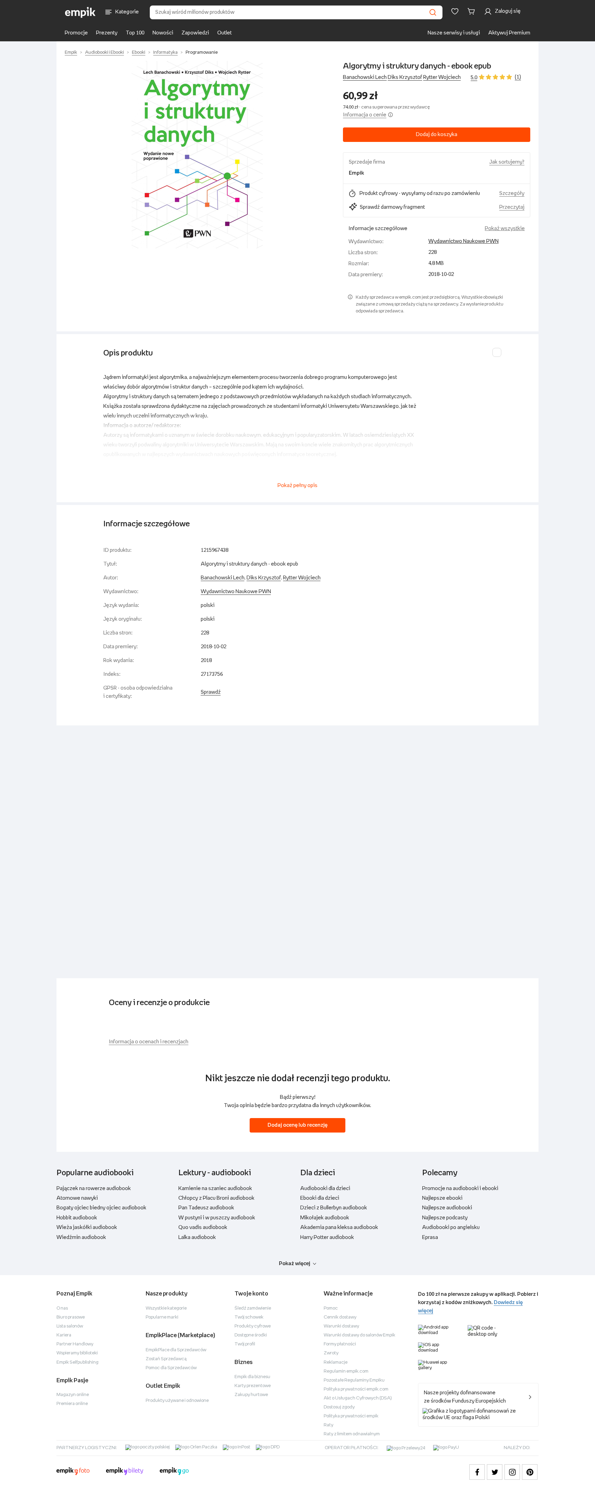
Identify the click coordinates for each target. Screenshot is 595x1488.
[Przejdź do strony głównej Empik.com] (80, 12)
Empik (71, 52)
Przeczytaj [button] (511, 207)
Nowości (163, 32)
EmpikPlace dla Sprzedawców (176, 1350)
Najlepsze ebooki (442, 1198)
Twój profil (244, 1344)
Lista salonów (69, 1326)
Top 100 (135, 32)
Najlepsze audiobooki (447, 1207)
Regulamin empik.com (346, 1371)
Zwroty (331, 1353)
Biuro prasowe (70, 1317)
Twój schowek (248, 1317)
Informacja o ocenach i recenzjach (148, 1041)
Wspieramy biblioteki (77, 1353)
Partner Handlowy (74, 1344)
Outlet (224, 32)
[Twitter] (494, 1472)
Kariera (63, 1335)
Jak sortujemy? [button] (506, 162)
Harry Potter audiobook (327, 1237)
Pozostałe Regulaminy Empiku (354, 1380)
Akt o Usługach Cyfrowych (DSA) (358, 1398)
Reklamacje (335, 1362)
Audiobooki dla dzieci (325, 1188)
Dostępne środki (250, 1335)
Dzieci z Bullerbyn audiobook (333, 1207)
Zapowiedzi (195, 32)
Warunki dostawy (341, 1326)
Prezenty (106, 32)
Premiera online (72, 1404)
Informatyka (165, 52)
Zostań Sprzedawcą (166, 1359)
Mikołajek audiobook (324, 1217)
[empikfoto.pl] (73, 1472)
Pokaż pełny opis (297, 485)
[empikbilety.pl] (125, 1472)
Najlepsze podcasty (445, 1217)
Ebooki (138, 52)
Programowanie (202, 52)
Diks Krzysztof (405, 77)
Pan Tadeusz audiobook (206, 1207)
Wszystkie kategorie (166, 1308)
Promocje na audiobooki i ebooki (460, 1188)
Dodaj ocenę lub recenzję (297, 1125)
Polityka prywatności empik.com (356, 1389)
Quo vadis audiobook (202, 1227)
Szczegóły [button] (511, 193)
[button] (197, 154)
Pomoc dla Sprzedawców (171, 1368)
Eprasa (430, 1237)
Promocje (76, 32)
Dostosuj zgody (339, 1407)
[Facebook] (477, 1472)
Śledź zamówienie (252, 1308)
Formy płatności (340, 1344)
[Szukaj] (433, 12)
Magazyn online (72, 1395)
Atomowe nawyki (77, 1198)
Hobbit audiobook (76, 1217)
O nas (62, 1308)
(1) (518, 77)
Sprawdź (211, 692)
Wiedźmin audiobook (81, 1237)
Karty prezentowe (252, 1386)
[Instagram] (512, 1472)
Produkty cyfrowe (252, 1326)
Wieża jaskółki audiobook (86, 1227)
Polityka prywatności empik (351, 1416)
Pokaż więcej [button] (294, 1263)
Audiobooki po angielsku (451, 1227)
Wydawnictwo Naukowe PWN (463, 241)
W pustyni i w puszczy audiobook (216, 1217)
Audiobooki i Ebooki (104, 52)
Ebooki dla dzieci (319, 1198)
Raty (328, 1425)
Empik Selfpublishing (77, 1362)
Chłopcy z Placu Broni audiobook (216, 1198)
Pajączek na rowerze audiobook (93, 1188)
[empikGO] (174, 1472)
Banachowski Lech (365, 77)
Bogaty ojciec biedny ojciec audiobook (101, 1207)
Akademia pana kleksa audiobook (339, 1227)
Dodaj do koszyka (436, 134)
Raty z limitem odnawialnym (352, 1434)
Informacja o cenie (364, 114)
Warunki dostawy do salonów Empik (359, 1335)
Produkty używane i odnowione (177, 1400)
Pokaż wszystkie (505, 228)
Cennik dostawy (340, 1317)
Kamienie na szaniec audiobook (215, 1188)
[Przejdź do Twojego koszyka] (472, 11)
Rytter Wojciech (442, 77)
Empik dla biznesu (252, 1377)
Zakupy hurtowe (251, 1395)
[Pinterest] (529, 1472)
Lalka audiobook (197, 1237)
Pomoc (331, 1308)
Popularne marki (162, 1317)
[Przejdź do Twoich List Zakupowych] (455, 11)
